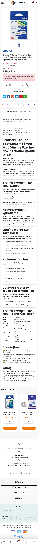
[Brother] (7, 51)
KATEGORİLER (19, 493)
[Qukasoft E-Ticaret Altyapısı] (19, 536)
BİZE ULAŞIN (19, 498)
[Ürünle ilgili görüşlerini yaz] (14, 105)
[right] (36, 413)
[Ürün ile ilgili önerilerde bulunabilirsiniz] (34, 105)
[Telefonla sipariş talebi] (29, 105)
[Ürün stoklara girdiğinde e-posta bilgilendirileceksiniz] (24, 105)
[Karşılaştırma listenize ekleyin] (19, 105)
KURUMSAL (19, 482)
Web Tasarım (28, 527)
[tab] (12, 111)
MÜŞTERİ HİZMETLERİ (19, 487)
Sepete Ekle (10, 428)
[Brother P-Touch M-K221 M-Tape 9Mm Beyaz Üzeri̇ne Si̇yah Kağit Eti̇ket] (28, 402)
